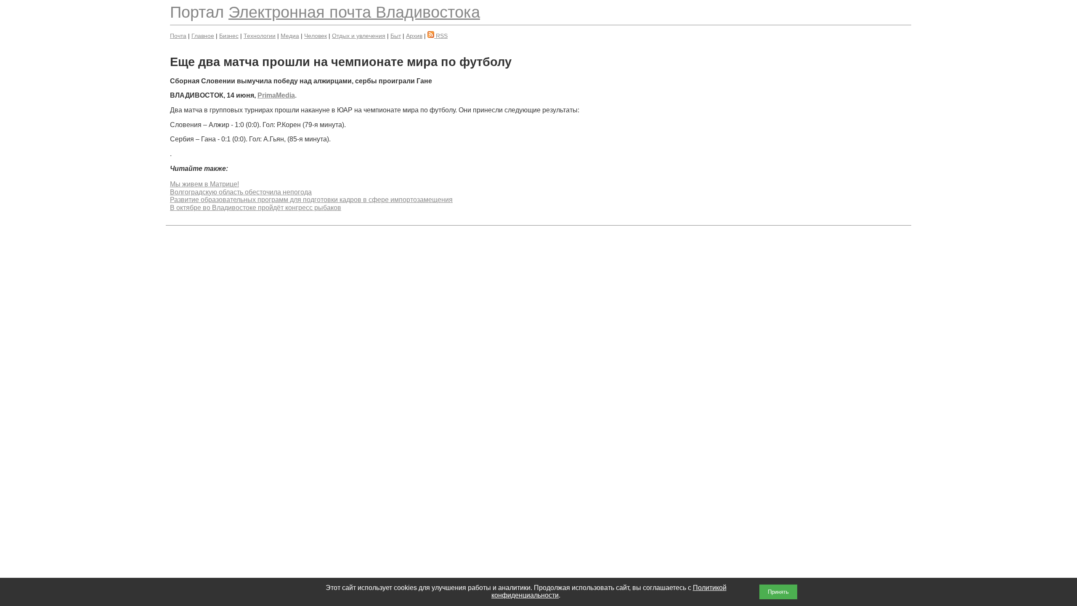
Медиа (290, 35)
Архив (414, 35)
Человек (315, 35)
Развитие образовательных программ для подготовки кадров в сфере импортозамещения (311, 199)
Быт (395, 35)
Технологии (260, 35)
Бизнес (229, 35)
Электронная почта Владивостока (354, 12)
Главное (202, 35)
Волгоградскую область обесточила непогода (241, 192)
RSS (441, 35)
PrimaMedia (276, 95)
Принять (778, 592)
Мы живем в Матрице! (204, 184)
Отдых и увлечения (358, 35)
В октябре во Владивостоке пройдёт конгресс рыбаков (255, 207)
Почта (178, 35)
